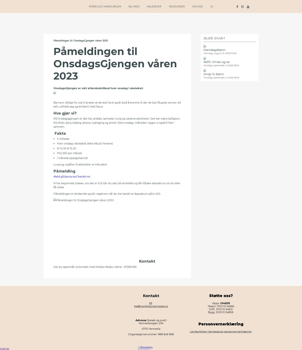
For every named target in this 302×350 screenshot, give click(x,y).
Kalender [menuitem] (154, 6)
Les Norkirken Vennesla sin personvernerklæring (220, 331)
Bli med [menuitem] (134, 6)
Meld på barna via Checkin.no (71, 176)
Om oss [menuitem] (197, 6)
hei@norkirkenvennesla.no (151, 306)
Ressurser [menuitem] (177, 6)
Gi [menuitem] (211, 6)
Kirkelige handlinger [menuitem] (105, 6)
